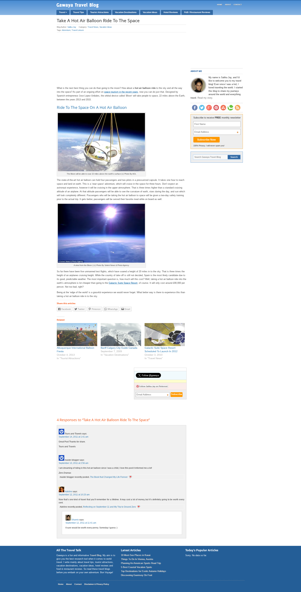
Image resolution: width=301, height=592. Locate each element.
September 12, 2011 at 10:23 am (74, 494)
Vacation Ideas (150, 12)
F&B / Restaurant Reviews (197, 12)
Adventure (66, 30)
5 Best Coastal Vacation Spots (136, 567)
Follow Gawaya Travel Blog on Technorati (230, 107)
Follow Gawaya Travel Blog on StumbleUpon (223, 107)
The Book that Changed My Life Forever (109, 477)
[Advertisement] (121, 59)
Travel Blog (95, 555)
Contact (238, 5)
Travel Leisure (78, 30)
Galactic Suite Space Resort (123, 283)
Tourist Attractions (99, 12)
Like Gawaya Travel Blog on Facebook (195, 107)
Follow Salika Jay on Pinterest (152, 386)
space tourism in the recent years (121, 92)
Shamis (75, 520)
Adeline (68, 491)
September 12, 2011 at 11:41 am (80, 523)
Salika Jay (71, 27)
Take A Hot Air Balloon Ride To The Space (98, 20)
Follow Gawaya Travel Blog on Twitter (202, 107)
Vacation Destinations (126, 12)
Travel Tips (78, 12)
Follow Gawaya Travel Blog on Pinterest (216, 107)
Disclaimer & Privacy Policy (96, 584)
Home (219, 5)
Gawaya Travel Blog (77, 5)
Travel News (93, 27)
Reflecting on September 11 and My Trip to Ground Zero (109, 507)
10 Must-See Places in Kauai (135, 555)
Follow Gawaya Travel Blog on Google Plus (209, 107)
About (228, 5)
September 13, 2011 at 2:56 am (73, 463)
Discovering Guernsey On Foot (136, 575)
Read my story (205, 97)
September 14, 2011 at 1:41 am (73, 437)
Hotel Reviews (171, 12)
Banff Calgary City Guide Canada (119, 347)
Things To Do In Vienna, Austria (137, 559)
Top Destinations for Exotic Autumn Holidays (143, 571)
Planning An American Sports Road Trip (141, 563)
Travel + (63, 12)
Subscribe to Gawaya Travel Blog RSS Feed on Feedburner (237, 107)
